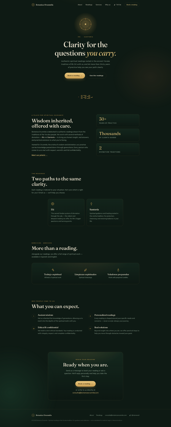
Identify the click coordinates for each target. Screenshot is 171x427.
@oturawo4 (135, 415)
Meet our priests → (40, 155)
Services (99, 5)
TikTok (118, 5)
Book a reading (132, 5)
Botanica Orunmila (44, 5)
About (80, 5)
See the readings (96, 75)
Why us (107, 5)
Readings (89, 5)
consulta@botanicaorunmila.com (86, 393)
